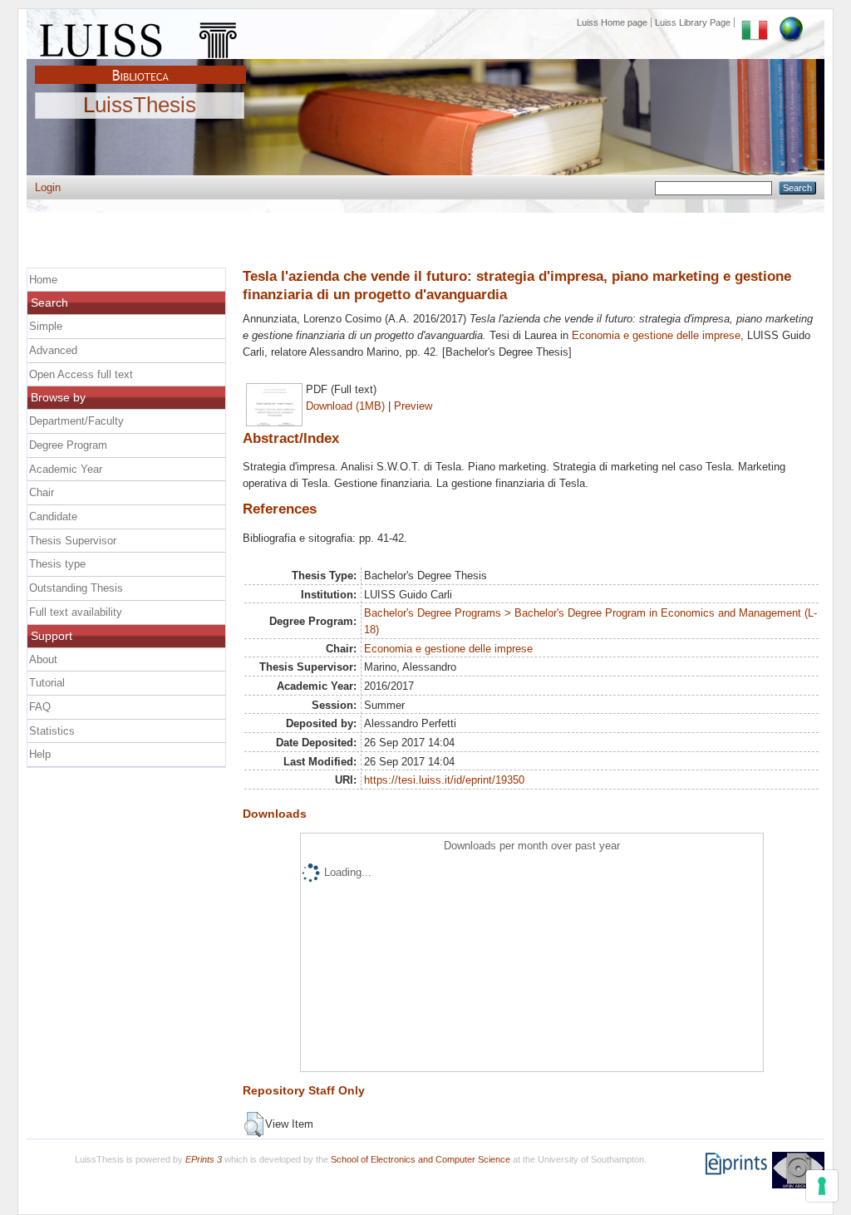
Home (43, 279)
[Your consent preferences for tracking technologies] (822, 1186)
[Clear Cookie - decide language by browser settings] (791, 22)
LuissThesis (139, 105)
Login (48, 187)
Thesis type (57, 564)
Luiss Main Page (140, 36)
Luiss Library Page (692, 22)
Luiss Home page (612, 22)
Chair (41, 492)
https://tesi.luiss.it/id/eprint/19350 (444, 780)
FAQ (40, 707)
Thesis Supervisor (72, 540)
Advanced (53, 350)
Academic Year (65, 469)
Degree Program (68, 445)
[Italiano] (754, 22)
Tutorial (47, 682)
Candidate (53, 516)
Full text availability (75, 612)
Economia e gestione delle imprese (656, 335)
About (43, 659)
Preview (413, 406)
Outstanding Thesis (76, 588)
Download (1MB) (345, 406)
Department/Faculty (76, 421)
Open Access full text (81, 374)
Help (40, 754)
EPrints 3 (203, 1159)
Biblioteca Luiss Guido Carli (140, 66)
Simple (45, 326)
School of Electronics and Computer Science (420, 1159)
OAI (798, 1170)
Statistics (52, 731)
